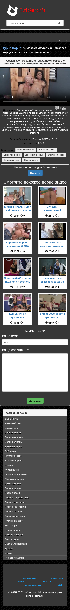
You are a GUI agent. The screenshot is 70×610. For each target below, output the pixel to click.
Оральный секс (11, 160)
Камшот (9, 465)
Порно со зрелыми (15, 516)
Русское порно (12, 530)
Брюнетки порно (12, 155)
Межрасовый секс (14, 479)
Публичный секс (14, 520)
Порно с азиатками (15, 502)
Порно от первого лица (17, 497)
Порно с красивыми (15, 506)
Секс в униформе (14, 534)
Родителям (29, 578)
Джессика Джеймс (34, 155)
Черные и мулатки (14, 557)
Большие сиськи (25, 150)
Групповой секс (13, 455)
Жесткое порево (56, 155)
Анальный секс (13, 423)
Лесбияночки (12, 469)
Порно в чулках (13, 488)
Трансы (9, 548)
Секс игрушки (31, 160)
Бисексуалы (11, 427)
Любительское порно (16, 474)
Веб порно (10, 451)
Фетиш (8, 553)
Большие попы (13, 432)
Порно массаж (12, 492)
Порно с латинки (13, 511)
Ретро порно (11, 525)
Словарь (46, 581)
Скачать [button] (35, 173)
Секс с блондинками (16, 543)
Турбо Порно (12, 48)
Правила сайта (32, 585)
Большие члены (47, 150)
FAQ (59, 585)
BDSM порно (11, 418)
